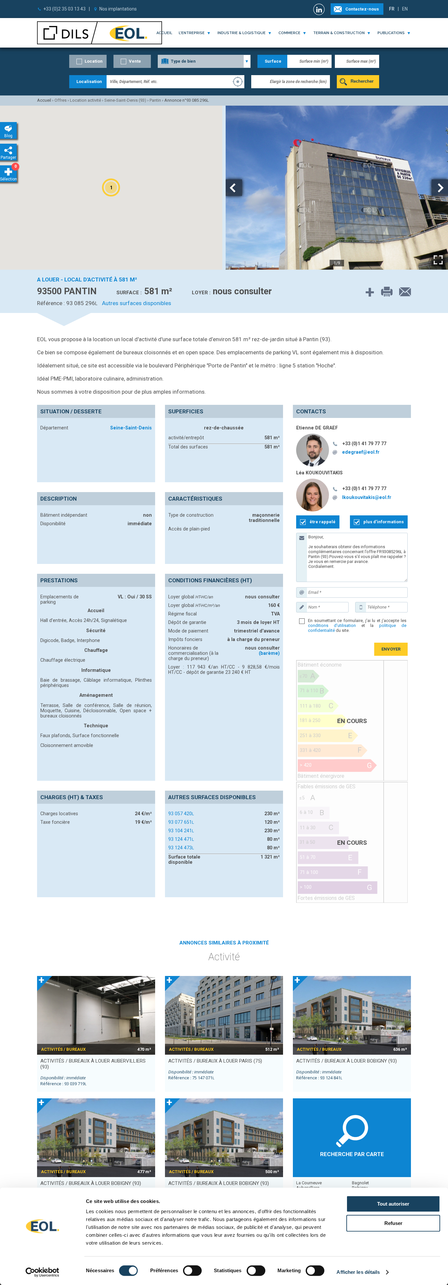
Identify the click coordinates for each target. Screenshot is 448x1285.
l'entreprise (192, 33)
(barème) (269, 653)
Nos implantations (118, 8)
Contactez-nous (362, 9)
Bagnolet (360, 1182)
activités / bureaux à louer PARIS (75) (215, 1061)
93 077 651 (181, 822)
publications (391, 33)
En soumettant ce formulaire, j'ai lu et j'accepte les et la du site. (357, 625)
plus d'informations (383, 521)
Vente (135, 61)
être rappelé (323, 521)
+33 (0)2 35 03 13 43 (64, 8)
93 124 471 (181, 839)
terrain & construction (339, 33)
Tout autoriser (393, 1204)
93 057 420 (181, 813)
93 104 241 (181, 830)
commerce (289, 33)
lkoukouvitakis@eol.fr (366, 497)
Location (94, 61)
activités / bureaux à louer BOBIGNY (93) (346, 1061)
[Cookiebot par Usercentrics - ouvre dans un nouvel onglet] (42, 1272)
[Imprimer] (384, 292)
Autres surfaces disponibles (136, 303)
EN (405, 8)
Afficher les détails (358, 1272)
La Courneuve (309, 1182)
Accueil (164, 33)
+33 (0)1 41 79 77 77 (364, 443)
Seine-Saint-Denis (131, 427)
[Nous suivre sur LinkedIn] (319, 9)
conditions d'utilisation (332, 625)
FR (392, 8)
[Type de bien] (204, 61)
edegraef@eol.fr (360, 452)
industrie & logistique (241, 33)
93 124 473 (181, 847)
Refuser (393, 1223)
